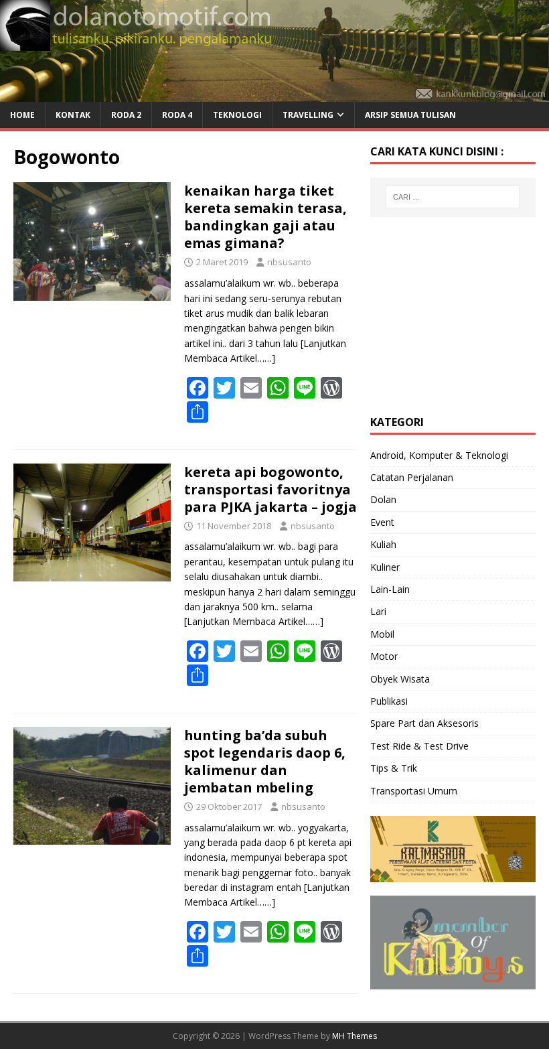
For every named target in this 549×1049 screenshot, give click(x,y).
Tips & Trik (393, 768)
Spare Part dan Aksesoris (424, 723)
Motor (384, 656)
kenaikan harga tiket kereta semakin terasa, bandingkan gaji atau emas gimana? (265, 217)
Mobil (382, 634)
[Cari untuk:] (452, 197)
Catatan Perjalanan (411, 477)
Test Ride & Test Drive (419, 746)
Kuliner (385, 567)
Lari (378, 611)
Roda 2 (126, 115)
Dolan (383, 499)
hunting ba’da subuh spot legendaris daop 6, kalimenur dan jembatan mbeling (264, 761)
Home (22, 115)
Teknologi (237, 115)
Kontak (73, 115)
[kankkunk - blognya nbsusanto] (274, 93)
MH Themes (354, 1036)
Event (382, 522)
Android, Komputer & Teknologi (439, 455)
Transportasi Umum (413, 790)
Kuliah (383, 544)
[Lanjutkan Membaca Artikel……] (253, 621)
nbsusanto (289, 262)
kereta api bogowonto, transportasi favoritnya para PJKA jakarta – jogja (270, 489)
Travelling (308, 115)
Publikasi (389, 701)
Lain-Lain (390, 589)
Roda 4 (177, 115)
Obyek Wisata (400, 679)
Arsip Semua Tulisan (410, 115)
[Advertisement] (459, 314)
